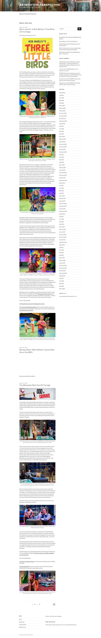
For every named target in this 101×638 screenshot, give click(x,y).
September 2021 (63, 242)
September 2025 (63, 121)
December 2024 (63, 144)
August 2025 (62, 123)
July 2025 (61, 126)
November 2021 (62, 237)
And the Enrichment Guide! (26, 310)
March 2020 (62, 288)
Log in (20, 619)
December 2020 (63, 265)
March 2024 (62, 164)
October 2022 (62, 208)
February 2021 (62, 260)
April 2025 (61, 134)
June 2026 (61, 97)
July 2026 (61, 95)
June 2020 (61, 281)
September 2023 (63, 180)
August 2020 (62, 275)
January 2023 (62, 201)
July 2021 (61, 247)
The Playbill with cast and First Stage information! (32, 303)
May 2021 (61, 252)
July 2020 (61, 278)
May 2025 (61, 131)
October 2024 (62, 149)
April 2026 (61, 103)
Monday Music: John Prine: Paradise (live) (68, 41)
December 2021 (62, 234)
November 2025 (63, 116)
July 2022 (61, 216)
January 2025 (62, 141)
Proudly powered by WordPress (26, 634)
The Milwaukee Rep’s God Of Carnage (34, 385)
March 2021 (62, 257)
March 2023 (62, 195)
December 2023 (63, 172)
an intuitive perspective (39, 4)
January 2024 (62, 170)
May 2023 (61, 190)
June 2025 (61, 128)
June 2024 (61, 157)
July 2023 (61, 185)
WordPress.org (22, 627)
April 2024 (61, 162)
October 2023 (62, 177)
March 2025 (62, 136)
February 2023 (62, 198)
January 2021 (62, 263)
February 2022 (62, 229)
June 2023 (61, 188)
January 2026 (62, 110)
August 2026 (62, 92)
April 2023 (61, 193)
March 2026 (62, 105)
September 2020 (63, 273)
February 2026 (62, 108)
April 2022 (61, 224)
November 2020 (63, 268)
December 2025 (63, 113)
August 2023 (62, 183)
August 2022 (62, 214)
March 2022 (62, 226)
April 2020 (61, 286)
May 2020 (61, 283)
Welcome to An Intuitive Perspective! (27, 13)
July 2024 (61, 154)
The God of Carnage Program (26, 561)
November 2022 (63, 206)
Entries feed (21, 622)
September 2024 (63, 152)
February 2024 (62, 167)
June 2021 (61, 250)
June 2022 (61, 219)
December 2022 (62, 203)
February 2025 (62, 139)
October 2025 (62, 118)
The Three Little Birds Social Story (28, 307)
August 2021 (62, 244)
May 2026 (61, 100)
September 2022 (63, 211)
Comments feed (22, 624)
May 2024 (61, 159)
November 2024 (63, 146)
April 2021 (61, 255)
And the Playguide (24, 566)
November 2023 (63, 175)
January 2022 (62, 232)
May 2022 (61, 221)
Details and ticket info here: (45, 294)
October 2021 (62, 239)
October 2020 (62, 270)
